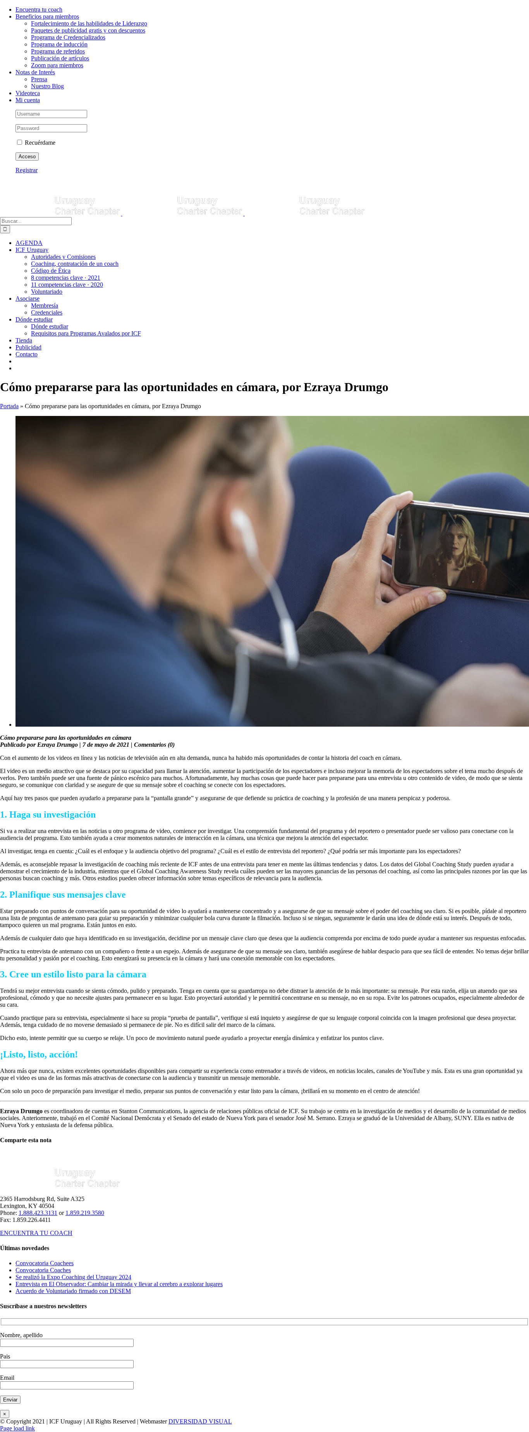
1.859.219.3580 (84, 1213)
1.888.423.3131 (38, 1213)
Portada (9, 406)
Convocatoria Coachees (44, 1263)
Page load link (17, 1428)
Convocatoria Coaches (43, 1270)
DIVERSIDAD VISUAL (200, 1421)
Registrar (26, 170)
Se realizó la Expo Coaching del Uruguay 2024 (73, 1277)
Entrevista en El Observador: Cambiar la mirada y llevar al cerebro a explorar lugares (119, 1284)
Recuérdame (39, 142)
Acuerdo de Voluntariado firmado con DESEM (73, 1291)
